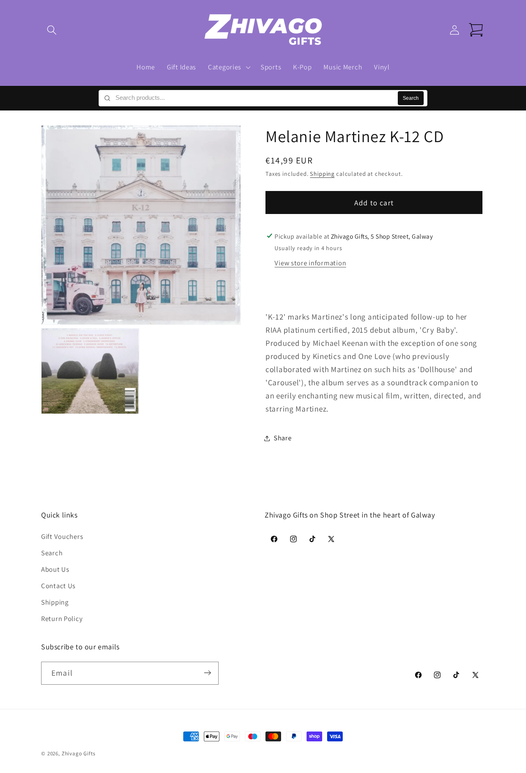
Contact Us (58, 585)
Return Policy (62, 618)
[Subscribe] (207, 672)
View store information (310, 262)
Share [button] (283, 437)
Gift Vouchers (62, 536)
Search (411, 98)
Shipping (322, 174)
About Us (55, 569)
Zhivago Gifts (78, 753)
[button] (52, 30)
